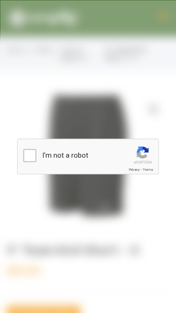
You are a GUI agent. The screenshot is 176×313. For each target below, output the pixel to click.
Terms (148, 170)
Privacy (134, 170)
